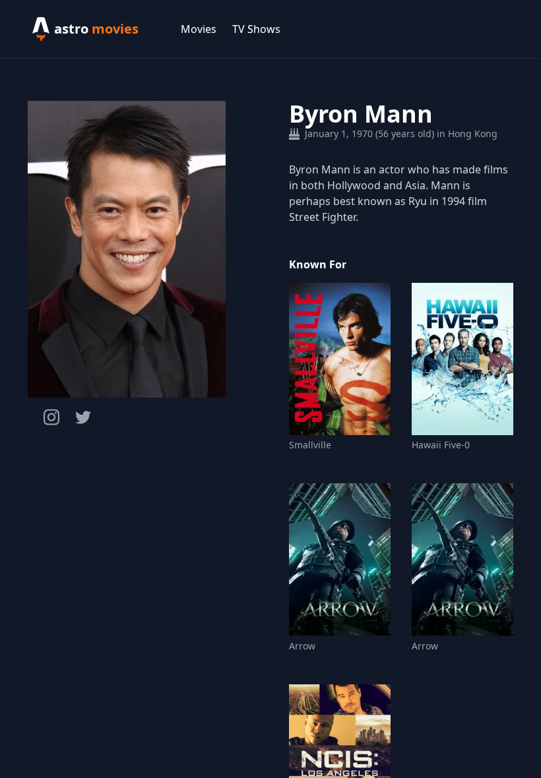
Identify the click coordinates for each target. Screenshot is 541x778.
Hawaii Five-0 (441, 444)
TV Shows (256, 29)
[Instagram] (51, 417)
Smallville (310, 444)
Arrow (302, 646)
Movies (198, 29)
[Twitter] (83, 417)
